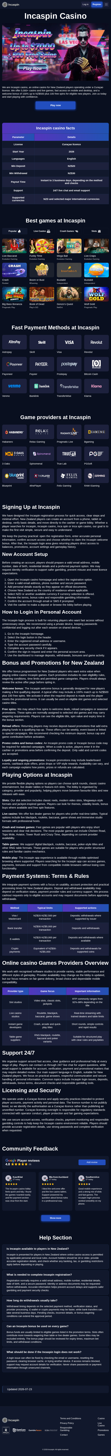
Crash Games (67, 231)
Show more (55, 1218)
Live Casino (40, 231)
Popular (13, 231)
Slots (94, 231)
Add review (92, 1162)
